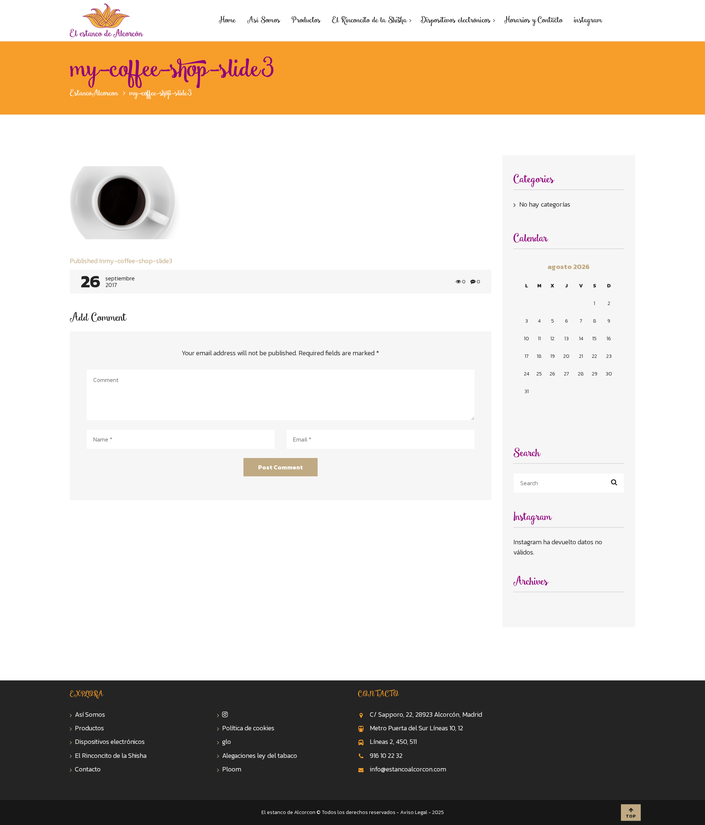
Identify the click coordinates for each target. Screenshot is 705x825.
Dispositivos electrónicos (110, 741)
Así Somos (90, 714)
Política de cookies (248, 728)
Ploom (231, 769)
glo (226, 741)
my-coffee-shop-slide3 (121, 261)
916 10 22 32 (386, 755)
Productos (89, 728)
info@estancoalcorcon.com (408, 769)
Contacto (88, 769)
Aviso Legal (413, 812)
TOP (631, 816)
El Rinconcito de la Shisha (111, 755)
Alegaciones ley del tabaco (259, 755)
